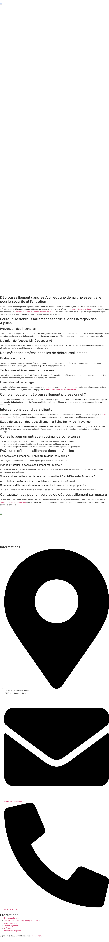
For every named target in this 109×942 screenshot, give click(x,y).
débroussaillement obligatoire (81, 309)
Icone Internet (37, 936)
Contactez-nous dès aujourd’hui (13, 502)
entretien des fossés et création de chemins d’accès (34, 312)
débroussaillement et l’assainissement (61, 390)
